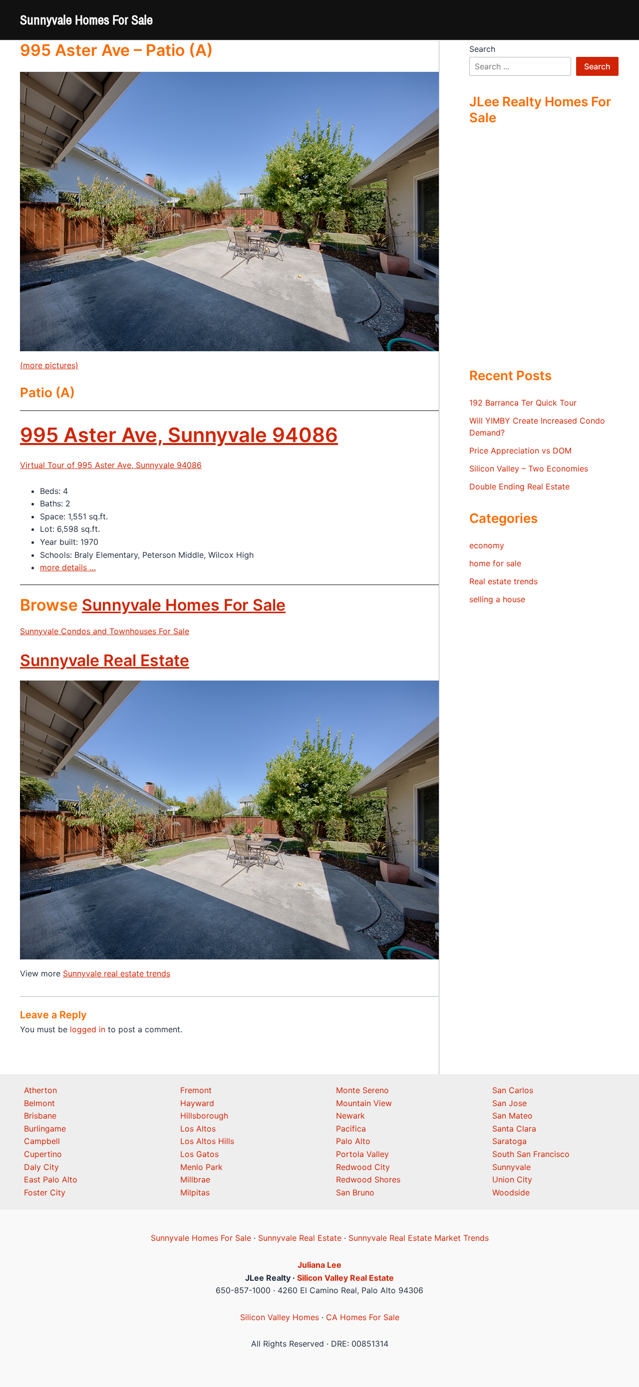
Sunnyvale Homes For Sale (86, 19)
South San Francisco (531, 1154)
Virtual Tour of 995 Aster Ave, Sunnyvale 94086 (111, 465)
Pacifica (351, 1129)
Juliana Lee (319, 1265)
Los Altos (198, 1129)
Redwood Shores (368, 1179)
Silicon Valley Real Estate (345, 1278)
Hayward (197, 1103)
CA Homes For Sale (362, 1317)
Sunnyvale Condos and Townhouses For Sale (104, 631)
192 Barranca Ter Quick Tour (523, 403)
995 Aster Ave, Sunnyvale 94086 (179, 435)
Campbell (42, 1141)
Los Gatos (199, 1154)
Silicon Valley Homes (279, 1317)
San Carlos (512, 1090)
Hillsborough (204, 1116)
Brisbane (40, 1116)
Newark (350, 1116)
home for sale (495, 563)
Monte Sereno (362, 1090)
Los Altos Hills (207, 1141)
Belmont (39, 1103)
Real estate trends (503, 581)
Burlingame (45, 1129)
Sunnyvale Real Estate (104, 660)
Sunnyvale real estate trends (116, 973)
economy (486, 545)
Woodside (511, 1192)
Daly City (41, 1167)
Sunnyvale (511, 1167)
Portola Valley (362, 1154)
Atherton (40, 1090)
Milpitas (195, 1192)
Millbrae (195, 1179)
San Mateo (512, 1116)
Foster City (44, 1192)
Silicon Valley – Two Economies (528, 468)
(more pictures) (49, 365)
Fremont (196, 1090)
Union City (512, 1179)
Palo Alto (353, 1141)
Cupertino (43, 1154)
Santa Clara (514, 1129)
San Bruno (355, 1192)
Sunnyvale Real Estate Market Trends (418, 1238)
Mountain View (364, 1103)
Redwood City (363, 1167)
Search (482, 49)
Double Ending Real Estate (519, 486)
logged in (87, 1029)
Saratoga (509, 1141)
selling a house (497, 599)
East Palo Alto (50, 1179)
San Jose (509, 1103)
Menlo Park (201, 1167)
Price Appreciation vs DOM (520, 451)
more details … (68, 567)
